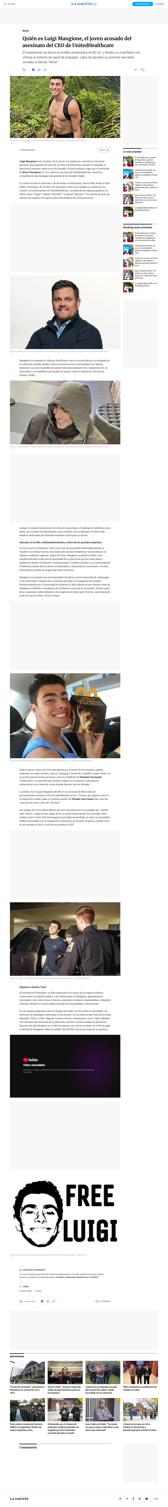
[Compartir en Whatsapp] (39, 70)
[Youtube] (146, 1498)
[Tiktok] (140, 1498)
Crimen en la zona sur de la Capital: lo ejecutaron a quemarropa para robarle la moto (139, 1427)
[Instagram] (120, 1498)
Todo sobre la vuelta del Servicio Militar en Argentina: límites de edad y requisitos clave (26, 1427)
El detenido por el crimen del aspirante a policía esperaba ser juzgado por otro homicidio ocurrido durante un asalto (145, 162)
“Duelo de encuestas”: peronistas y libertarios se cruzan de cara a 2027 (27, 1390)
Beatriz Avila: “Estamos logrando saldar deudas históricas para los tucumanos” (64, 1390)
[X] (127, 1498)
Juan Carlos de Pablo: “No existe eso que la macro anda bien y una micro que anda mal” (102, 1427)
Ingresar (160, 4)
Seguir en (103, 150)
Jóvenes (38, 1291)
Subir (156, 1499)
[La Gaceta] (84, 4)
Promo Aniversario (143, 4)
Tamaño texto (29, 1301)
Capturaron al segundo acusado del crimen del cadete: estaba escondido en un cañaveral (101, 1390)
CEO (46, 172)
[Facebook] (133, 1498)
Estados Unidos (25, 1291)
